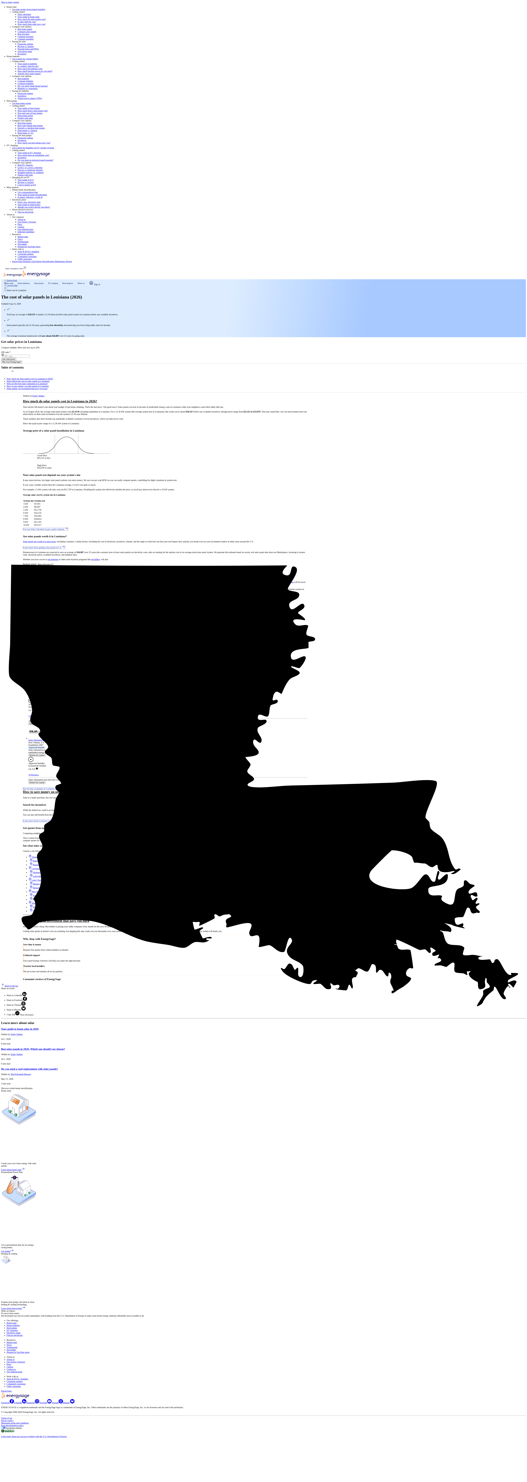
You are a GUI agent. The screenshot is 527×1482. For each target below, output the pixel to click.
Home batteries (24, 283)
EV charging (53, 283)
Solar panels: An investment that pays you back (27, 388)
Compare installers (26, 39)
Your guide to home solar (28, 17)
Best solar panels (25, 29)
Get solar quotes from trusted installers (28, 9)
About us (81, 283)
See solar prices (8, 359)
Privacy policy (7, 1420)
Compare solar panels (27, 31)
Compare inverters (25, 36)
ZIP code (6, 352)
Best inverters (23, 34)
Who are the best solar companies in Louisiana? (27, 384)
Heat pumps (39, 283)
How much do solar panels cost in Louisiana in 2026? (30, 379)
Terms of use (6, 1418)
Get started (5, 1251)
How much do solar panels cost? (32, 19)
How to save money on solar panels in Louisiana (28, 386)
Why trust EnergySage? (11, 362)
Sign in (96, 284)
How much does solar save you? (32, 24)
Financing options (25, 44)
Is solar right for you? (27, 22)
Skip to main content (10, 2)
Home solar (8, 283)
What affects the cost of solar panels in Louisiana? (28, 381)
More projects (67, 283)
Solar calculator (24, 14)
